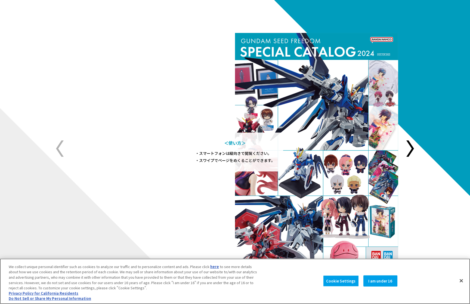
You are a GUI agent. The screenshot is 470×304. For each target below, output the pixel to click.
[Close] (461, 281)
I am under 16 (380, 280)
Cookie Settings (341, 280)
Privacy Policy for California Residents (43, 293)
